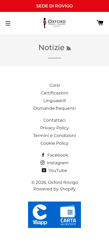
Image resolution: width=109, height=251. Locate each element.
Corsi (54, 85)
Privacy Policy (54, 127)
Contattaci (54, 120)
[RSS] (68, 48)
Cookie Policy (54, 143)
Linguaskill (54, 100)
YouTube (57, 170)
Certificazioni (54, 92)
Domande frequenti (54, 108)
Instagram (57, 162)
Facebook (57, 155)
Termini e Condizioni (54, 135)
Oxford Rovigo (63, 182)
